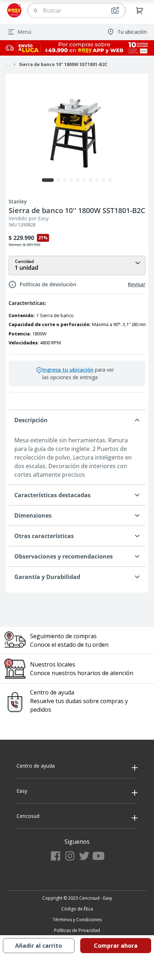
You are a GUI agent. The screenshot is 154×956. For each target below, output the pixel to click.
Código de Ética (77, 909)
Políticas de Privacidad (77, 930)
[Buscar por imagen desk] (115, 10)
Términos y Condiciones (77, 920)
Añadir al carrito (38, 946)
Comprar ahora (116, 946)
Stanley (18, 201)
